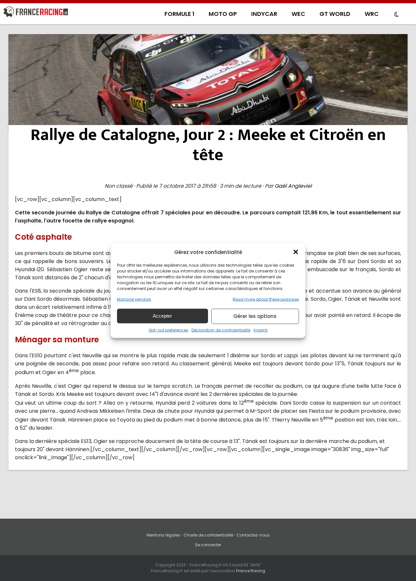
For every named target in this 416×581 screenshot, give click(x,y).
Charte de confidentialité (208, 535)
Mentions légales (163, 535)
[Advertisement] (208, 82)
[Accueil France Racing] (36, 12)
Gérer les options (255, 316)
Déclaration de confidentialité (220, 330)
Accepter (162, 316)
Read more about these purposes (266, 299)
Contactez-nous (253, 535)
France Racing (250, 571)
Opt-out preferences (168, 330)
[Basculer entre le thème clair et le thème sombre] (396, 14)
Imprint (260, 330)
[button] (295, 252)
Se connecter (208, 545)
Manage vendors (134, 299)
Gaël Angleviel (293, 186)
